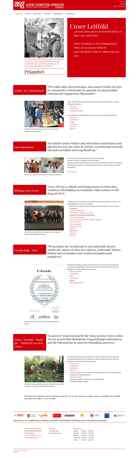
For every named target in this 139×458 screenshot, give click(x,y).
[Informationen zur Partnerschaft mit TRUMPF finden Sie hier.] (107, 418)
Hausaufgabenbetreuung (77, 210)
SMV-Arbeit (73, 106)
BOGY (71, 276)
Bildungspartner (23, 420)
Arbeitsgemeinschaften (76, 111)
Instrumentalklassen (75, 224)
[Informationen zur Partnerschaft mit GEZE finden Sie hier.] (69, 418)
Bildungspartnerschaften (77, 282)
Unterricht (27, 13)
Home (123, 1)
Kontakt (122, 4)
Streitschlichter (74, 108)
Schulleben (47, 13)
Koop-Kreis (73, 126)
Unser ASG (19, 13)
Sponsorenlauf (74, 278)
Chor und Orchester (75, 222)
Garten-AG (73, 235)
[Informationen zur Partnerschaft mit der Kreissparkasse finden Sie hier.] (57, 418)
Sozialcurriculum (74, 363)
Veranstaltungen (69, 13)
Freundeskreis (74, 119)
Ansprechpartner (57, 13)
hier (53, 398)
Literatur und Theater (76, 226)
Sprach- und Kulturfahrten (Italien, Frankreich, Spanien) (85, 219)
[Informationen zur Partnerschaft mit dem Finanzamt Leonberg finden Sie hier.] (32, 418)
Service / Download (119, 6)
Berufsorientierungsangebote (78, 372)
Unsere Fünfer (37, 13)
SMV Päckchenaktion (76, 271)
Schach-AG (73, 233)
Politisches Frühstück (76, 377)
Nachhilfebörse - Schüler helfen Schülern (81, 213)
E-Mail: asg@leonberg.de (31, 437)
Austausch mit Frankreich (77, 217)
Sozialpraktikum (74, 273)
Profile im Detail (71, 171)
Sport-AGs (73, 228)
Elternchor (73, 128)
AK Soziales (73, 124)
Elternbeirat (73, 117)
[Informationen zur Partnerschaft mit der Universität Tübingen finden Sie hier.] (94, 418)
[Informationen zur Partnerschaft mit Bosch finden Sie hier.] (19, 418)
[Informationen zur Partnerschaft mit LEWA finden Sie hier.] (44, 418)
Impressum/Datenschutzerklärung (20, 450)
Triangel (72, 122)
